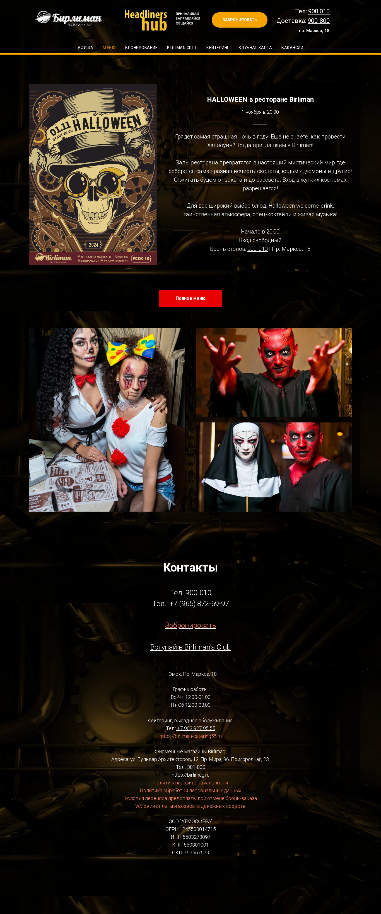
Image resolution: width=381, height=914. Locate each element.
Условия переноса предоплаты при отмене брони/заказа (190, 798)
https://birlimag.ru (190, 775)
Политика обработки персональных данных (190, 790)
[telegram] (190, 877)
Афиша (85, 47)
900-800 (319, 20)
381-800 (196, 767)
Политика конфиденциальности (190, 783)
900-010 (257, 248)
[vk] (175, 877)
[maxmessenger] (205, 877)
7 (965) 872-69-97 (201, 603)
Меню (109, 47)
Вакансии (292, 47)
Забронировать (190, 625)
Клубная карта (255, 47)
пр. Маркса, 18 (314, 30)
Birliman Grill (182, 47)
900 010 (319, 11)
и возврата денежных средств (209, 806)
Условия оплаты (154, 806)
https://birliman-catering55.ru (191, 736)
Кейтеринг (217, 47)
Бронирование (141, 47)
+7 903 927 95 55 (196, 728)
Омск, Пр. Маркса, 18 (192, 674)
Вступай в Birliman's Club (190, 647)
